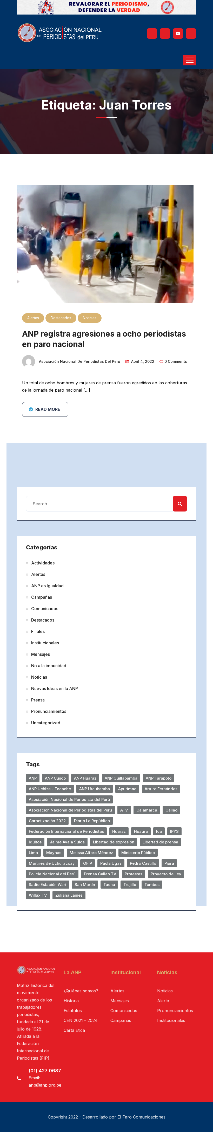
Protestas (133, 873)
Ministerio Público (138, 852)
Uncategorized (45, 722)
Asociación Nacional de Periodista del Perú (69, 799)
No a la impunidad (48, 665)
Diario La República (92, 820)
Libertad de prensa (160, 842)
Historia (71, 1000)
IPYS (174, 831)
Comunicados (44, 608)
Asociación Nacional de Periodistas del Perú (79, 361)
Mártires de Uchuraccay (52, 863)
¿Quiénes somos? (81, 990)
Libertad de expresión (113, 842)
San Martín (85, 884)
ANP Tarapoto (158, 778)
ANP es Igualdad (47, 585)
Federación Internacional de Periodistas (66, 831)
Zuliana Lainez (69, 895)
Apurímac (127, 788)
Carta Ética (74, 1030)
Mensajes (40, 654)
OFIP (87, 863)
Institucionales (45, 642)
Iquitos (35, 842)
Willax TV (38, 895)
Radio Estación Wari (47, 884)
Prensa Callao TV (100, 873)
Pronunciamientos (48, 711)
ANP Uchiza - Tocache (50, 788)
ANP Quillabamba (121, 778)
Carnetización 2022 (47, 820)
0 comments (175, 361)
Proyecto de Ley (166, 873)
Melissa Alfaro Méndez (91, 852)
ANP (33, 778)
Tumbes (151, 884)
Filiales (38, 631)
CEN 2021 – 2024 (81, 1020)
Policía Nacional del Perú (52, 873)
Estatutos (73, 1010)
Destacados (61, 318)
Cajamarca (146, 810)
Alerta (163, 1000)
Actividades (43, 562)
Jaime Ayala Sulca (67, 842)
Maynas (53, 852)
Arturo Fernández (161, 788)
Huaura (141, 831)
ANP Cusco (55, 778)
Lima (33, 852)
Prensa (38, 700)
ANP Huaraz (85, 778)
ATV (124, 810)
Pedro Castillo (143, 863)
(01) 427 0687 (45, 1070)
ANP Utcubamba (94, 788)
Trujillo (129, 884)
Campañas (41, 597)
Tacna (109, 884)
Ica (159, 831)
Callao (171, 810)
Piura (169, 863)
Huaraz (119, 831)
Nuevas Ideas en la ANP (54, 688)
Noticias (89, 318)
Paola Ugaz (111, 863)
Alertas (33, 318)
